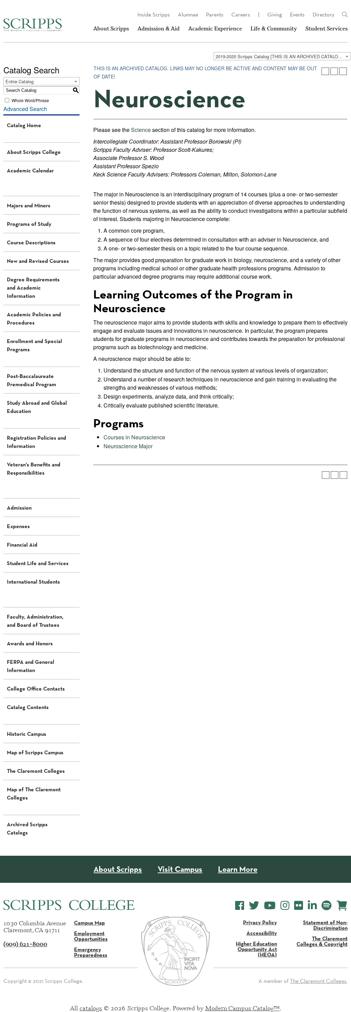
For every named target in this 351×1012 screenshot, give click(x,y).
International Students (33, 581)
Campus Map (89, 922)
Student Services (326, 28)
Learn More (237, 869)
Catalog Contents (28, 707)
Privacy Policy (260, 922)
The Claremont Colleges (36, 770)
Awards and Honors (30, 643)
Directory (323, 14)
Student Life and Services (38, 563)
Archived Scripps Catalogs (27, 828)
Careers (240, 14)
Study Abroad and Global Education (37, 406)
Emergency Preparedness (90, 952)
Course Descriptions (31, 242)
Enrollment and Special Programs (34, 345)
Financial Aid (22, 544)
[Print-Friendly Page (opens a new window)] (334, 71)
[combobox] (282, 56)
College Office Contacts (36, 688)
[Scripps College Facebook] (239, 905)
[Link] (345, 15)
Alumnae (188, 14)
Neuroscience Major (128, 446)
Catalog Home (24, 125)
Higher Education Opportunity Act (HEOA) (256, 949)
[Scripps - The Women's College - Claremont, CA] (32, 25)
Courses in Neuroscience (134, 437)
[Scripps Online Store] (342, 905)
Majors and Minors (28, 205)
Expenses (18, 526)
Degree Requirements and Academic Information (33, 287)
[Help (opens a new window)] (343, 71)
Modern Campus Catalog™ (242, 1008)
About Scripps (111, 28)
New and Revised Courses (38, 260)
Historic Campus (26, 733)
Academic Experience (215, 28)
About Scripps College (34, 151)
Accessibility (261, 933)
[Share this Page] (325, 71)
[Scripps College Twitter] (254, 905)
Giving (274, 14)
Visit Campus (180, 869)
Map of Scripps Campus (35, 752)
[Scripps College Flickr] (298, 905)
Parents (214, 14)
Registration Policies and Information (36, 441)
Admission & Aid (158, 28)
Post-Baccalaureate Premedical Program (31, 380)
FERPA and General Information (30, 665)
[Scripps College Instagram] (284, 905)
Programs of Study (29, 223)
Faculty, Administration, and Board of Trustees (35, 620)
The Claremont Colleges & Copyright (322, 941)
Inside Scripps (153, 14)
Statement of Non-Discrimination (325, 924)
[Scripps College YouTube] (270, 905)
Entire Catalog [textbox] (19, 81)
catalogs (91, 1008)
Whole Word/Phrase (30, 100)
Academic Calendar (30, 170)
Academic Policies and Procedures (34, 318)
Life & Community (274, 28)
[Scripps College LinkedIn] (312, 905)
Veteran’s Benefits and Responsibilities (33, 468)
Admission (19, 507)
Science (141, 130)
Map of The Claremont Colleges (34, 793)
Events (297, 14)
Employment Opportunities (91, 935)
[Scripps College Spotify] (326, 905)
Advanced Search (25, 109)
